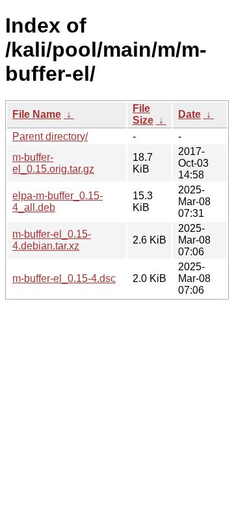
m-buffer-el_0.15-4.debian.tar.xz (51, 240)
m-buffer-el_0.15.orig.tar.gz (53, 163)
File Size (143, 114)
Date (189, 114)
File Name (36, 114)
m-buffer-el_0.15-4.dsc (64, 278)
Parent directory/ (50, 136)
